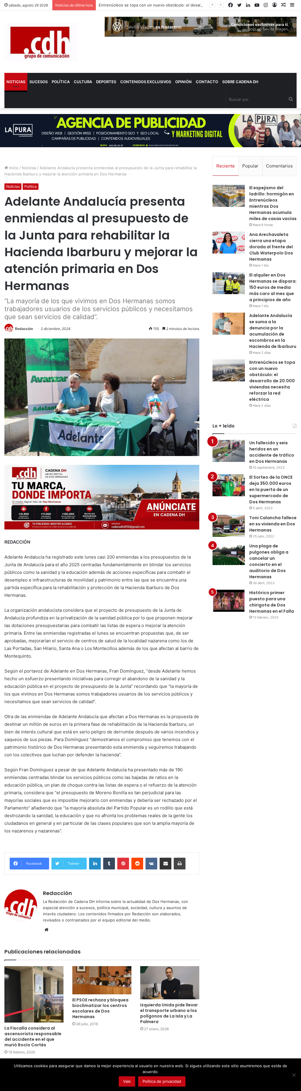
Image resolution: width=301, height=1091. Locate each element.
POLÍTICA (61, 81)
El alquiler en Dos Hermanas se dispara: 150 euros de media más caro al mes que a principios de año (273, 287)
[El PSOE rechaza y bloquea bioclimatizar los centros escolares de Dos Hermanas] (101, 980)
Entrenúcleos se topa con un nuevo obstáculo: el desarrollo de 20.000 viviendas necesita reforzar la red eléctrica (272, 380)
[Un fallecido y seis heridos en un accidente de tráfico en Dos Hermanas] (229, 451)
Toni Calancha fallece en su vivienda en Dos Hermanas (273, 524)
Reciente (225, 166)
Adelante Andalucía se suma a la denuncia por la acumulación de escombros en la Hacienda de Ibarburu (272, 331)
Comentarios (279, 166)
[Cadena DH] (41, 42)
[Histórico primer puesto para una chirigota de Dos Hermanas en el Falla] (229, 601)
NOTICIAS (15, 81)
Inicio (13, 167)
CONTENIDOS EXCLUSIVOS (145, 81)
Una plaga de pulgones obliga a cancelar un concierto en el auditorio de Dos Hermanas (268, 561)
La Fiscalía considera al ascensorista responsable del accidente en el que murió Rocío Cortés (32, 1036)
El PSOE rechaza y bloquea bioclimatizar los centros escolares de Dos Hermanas (100, 1008)
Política (30, 186)
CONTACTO (207, 81)
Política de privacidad (162, 1081)
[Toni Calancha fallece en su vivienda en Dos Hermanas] (229, 526)
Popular (250, 166)
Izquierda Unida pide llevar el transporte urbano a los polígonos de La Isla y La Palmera (169, 1013)
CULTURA (83, 81)
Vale (127, 1081)
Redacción (24, 328)
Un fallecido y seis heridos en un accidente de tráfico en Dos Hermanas (271, 452)
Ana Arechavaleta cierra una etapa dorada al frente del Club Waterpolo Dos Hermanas (271, 247)
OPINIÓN (183, 81)
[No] (294, 1075)
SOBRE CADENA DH (240, 81)
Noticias (29, 167)
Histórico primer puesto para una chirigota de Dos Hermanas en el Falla (271, 602)
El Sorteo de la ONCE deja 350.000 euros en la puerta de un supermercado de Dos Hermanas (270, 489)
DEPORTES (106, 81)
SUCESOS (38, 81)
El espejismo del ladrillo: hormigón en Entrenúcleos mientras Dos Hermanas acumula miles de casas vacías (273, 203)
